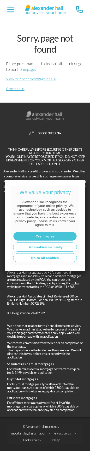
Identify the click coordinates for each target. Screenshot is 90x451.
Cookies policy (32, 440)
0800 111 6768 (64, 287)
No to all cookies (45, 258)
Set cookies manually (45, 247)
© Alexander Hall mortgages (41, 427)
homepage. (26, 69)
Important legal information (28, 433)
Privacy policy (63, 433)
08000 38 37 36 (49, 133)
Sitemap (54, 440)
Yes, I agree (45, 236)
